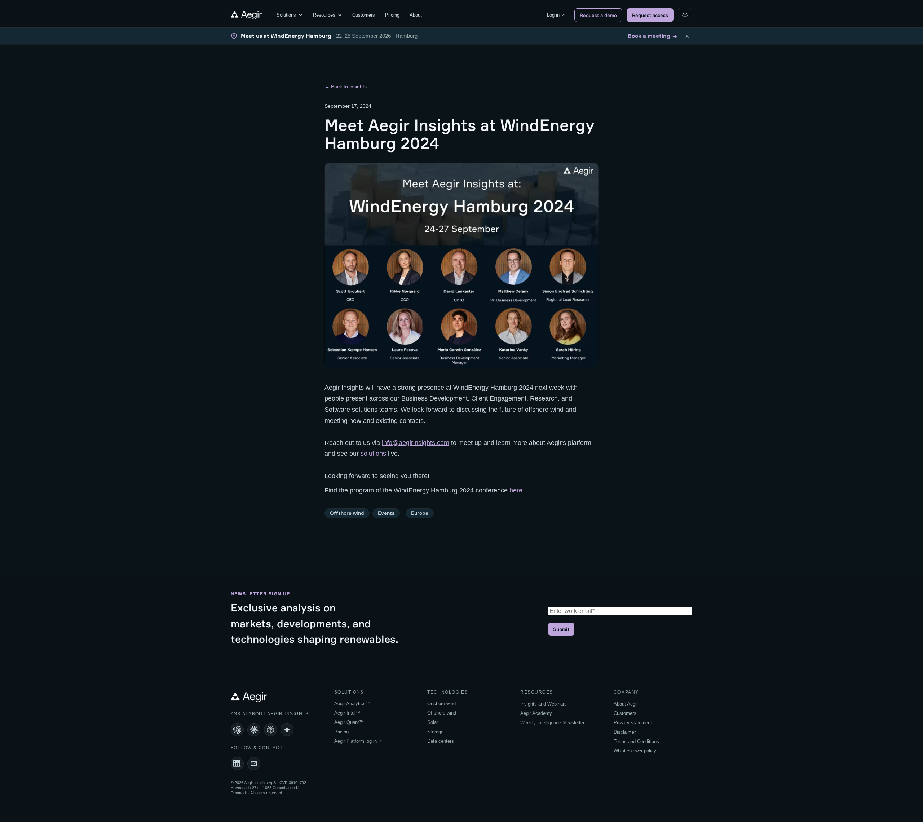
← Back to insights (345, 86)
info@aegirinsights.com (415, 442)
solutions (373, 453)
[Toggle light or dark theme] (685, 15)
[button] (290, 15)
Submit (561, 629)
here (515, 490)
